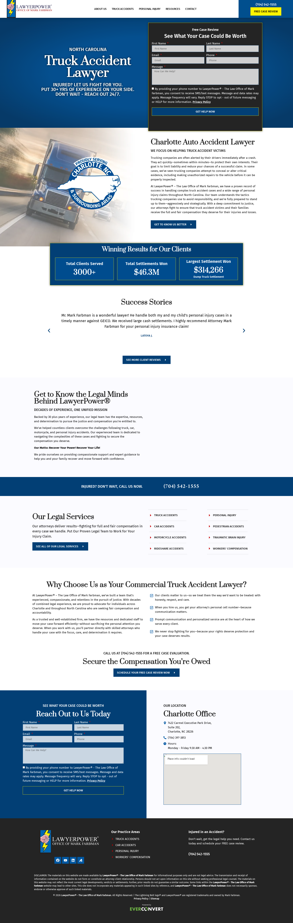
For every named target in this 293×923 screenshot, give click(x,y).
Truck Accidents (123, 9)
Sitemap (155, 898)
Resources (173, 9)
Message (158, 67)
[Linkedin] (73, 860)
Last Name (213, 43)
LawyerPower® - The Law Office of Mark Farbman (86, 895)
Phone (210, 55)
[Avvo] (80, 860)
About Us (100, 9)
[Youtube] (65, 860)
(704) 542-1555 (266, 4)
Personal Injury (150, 9)
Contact (190, 9)
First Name (159, 43)
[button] (49, 330)
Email (156, 55)
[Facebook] (57, 860)
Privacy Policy (141, 898)
